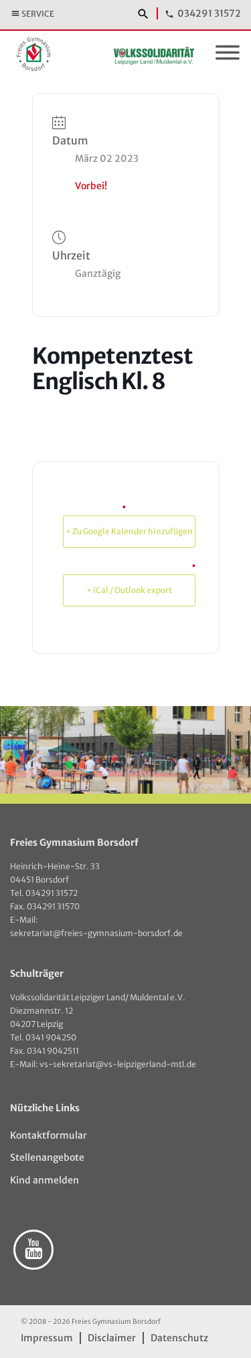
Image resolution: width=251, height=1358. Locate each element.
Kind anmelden (44, 1180)
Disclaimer (112, 1338)
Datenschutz (179, 1338)
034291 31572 (209, 13)
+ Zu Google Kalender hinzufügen (129, 531)
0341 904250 (50, 1037)
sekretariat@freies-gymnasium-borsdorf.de (96, 933)
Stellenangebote (47, 1157)
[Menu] (228, 55)
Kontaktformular (48, 1135)
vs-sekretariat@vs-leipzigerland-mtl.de (117, 1064)
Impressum (47, 1338)
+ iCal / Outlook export (129, 590)
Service (37, 14)
